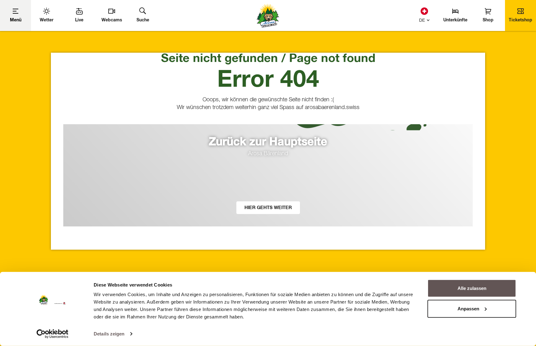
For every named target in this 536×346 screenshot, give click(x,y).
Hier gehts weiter (268, 207)
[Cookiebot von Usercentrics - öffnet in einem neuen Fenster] (52, 334)
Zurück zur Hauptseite (268, 142)
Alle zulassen (472, 288)
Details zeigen (109, 333)
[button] (422, 19)
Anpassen (468, 308)
